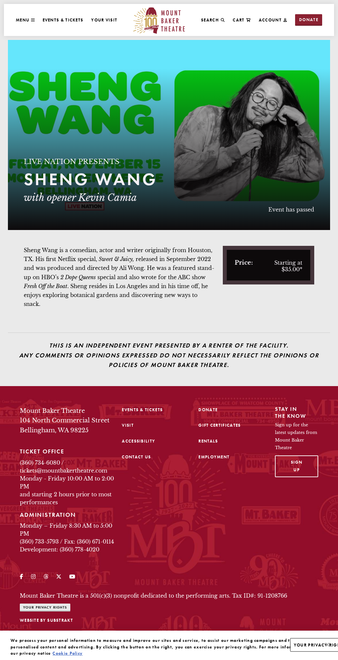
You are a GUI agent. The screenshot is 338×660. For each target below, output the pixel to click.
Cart (238, 20)
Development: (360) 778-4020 (59, 549)
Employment (213, 457)
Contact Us (136, 457)
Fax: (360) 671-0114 (89, 541)
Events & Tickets (63, 20)
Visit (128, 425)
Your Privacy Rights (45, 607)
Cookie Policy (67, 653)
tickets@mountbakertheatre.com (63, 470)
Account (270, 20)
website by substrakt (46, 620)
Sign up (304, 466)
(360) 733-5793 (39, 541)
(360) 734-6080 (40, 462)
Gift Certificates (219, 425)
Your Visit (104, 20)
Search (210, 20)
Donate (308, 19)
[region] (169, 645)
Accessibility (138, 441)
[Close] (327, 644)
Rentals (208, 441)
